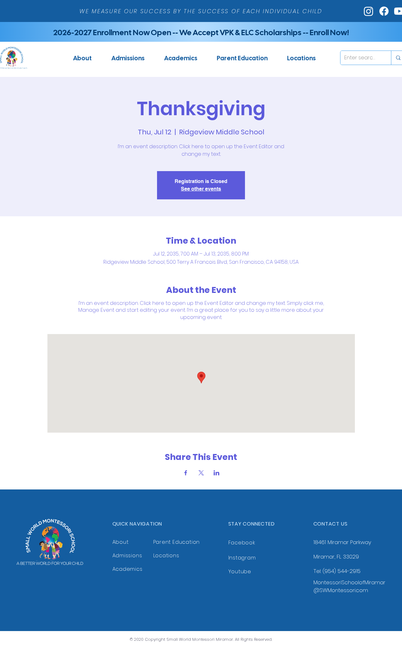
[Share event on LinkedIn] (217, 472)
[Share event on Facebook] (186, 472)
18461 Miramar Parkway (342, 542)
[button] (127, 58)
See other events (201, 189)
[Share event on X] (201, 472)
